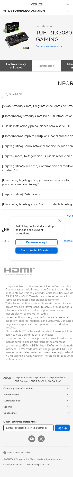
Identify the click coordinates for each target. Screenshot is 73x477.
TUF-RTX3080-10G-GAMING (24, 11)
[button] (4, 4)
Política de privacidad (38, 464)
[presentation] (4, 241)
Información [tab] (46, 66)
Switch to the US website (36, 250)
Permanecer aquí (36, 242)
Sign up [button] (62, 428)
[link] (37, 4)
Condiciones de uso (13, 464)
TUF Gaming (21, 381)
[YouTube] (31, 438)
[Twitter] (41, 438)
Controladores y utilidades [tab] (16, 65)
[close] (59, 220)
